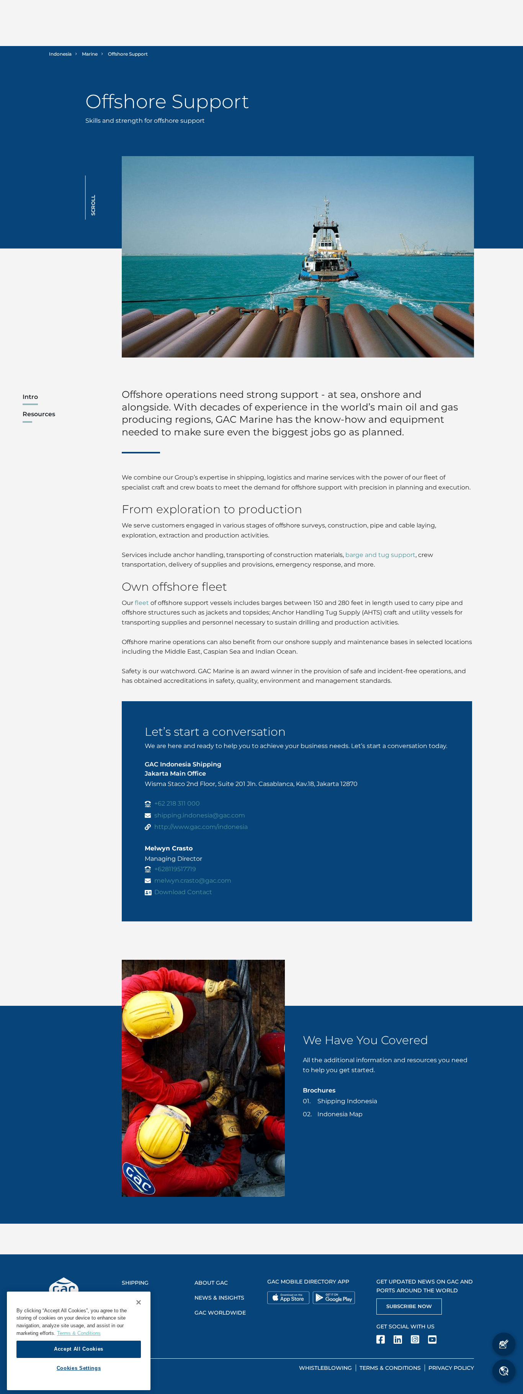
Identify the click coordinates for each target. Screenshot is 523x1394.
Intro (30, 396)
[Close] (138, 1302)
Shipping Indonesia (347, 1101)
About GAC (211, 1282)
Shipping (135, 1282)
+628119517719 (175, 869)
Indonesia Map (340, 1114)
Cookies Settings (79, 1368)
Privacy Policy (451, 1367)
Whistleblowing (325, 1367)
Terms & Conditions (390, 1367)
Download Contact (183, 892)
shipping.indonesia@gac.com (199, 815)
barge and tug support (380, 555)
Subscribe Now (409, 1306)
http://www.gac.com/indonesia (201, 826)
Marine (90, 54)
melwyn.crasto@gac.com (192, 880)
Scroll (93, 205)
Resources (39, 414)
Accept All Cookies (78, 1349)
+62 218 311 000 (177, 803)
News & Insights (219, 1297)
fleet (142, 602)
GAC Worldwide (220, 1312)
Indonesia (60, 54)
